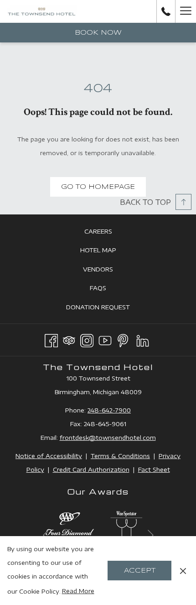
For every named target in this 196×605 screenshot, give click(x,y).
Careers (108, 233)
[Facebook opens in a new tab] (51, 339)
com (149, 437)
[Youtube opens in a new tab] (105, 339)
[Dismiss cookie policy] (183, 570)
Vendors (108, 271)
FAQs (108, 290)
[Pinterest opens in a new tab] (122, 339)
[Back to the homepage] (42, 11)
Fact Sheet (154, 469)
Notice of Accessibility (48, 455)
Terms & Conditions (120, 455)
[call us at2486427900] (165, 11)
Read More (78, 591)
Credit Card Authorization (91, 469)
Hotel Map (108, 252)
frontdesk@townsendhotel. (101, 437)
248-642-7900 (109, 410)
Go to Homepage (98, 187)
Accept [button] (139, 571)
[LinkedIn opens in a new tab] (142, 339)
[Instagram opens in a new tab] (86, 339)
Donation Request (108, 309)
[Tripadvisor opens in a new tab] (69, 339)
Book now (98, 33)
